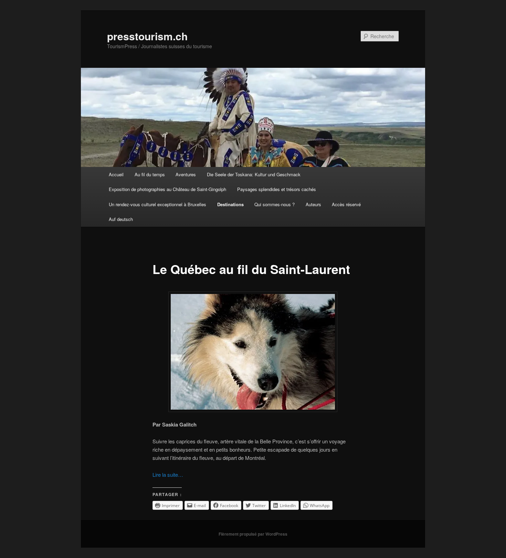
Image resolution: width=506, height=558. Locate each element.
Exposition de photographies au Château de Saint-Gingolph (167, 189)
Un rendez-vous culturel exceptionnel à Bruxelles (157, 204)
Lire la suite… (167, 474)
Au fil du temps (150, 174)
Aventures (186, 174)
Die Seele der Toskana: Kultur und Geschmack (254, 174)
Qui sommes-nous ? (274, 204)
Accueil (116, 174)
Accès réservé (346, 204)
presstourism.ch (147, 36)
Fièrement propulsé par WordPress (253, 534)
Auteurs (313, 204)
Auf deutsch (121, 219)
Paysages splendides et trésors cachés (276, 189)
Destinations (230, 204)
